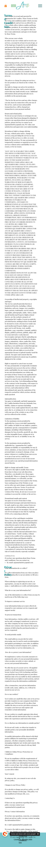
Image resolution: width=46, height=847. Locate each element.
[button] (5, 5)
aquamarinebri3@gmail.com (14, 124)
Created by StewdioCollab (23, 839)
